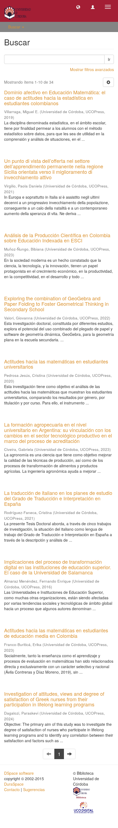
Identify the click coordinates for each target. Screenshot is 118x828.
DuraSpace (14, 784)
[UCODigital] (84, 807)
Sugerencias (34, 789)
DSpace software (19, 773)
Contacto (12, 789)
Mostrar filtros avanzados (92, 69)
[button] (78, 6)
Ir (109, 59)
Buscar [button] (14, 27)
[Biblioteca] (82, 793)
